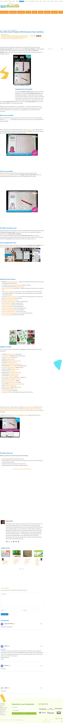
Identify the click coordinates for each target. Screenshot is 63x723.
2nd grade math (21, 35)
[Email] (40, 36)
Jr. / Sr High (60, 1)
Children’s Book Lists (3, 711)
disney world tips (16, 415)
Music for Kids (2, 710)
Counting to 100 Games (12, 296)
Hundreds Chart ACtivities (15, 285)
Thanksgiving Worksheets (8, 308)
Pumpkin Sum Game (13, 375)
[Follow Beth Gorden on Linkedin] (16, 542)
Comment (3, 594)
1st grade (3, 35)
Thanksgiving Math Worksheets (17, 384)
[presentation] (5, 553)
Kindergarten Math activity (15, 372)
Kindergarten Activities (3, 707)
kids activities (25, 415)
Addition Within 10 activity (14, 361)
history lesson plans (28, 408)
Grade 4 (48, 1)
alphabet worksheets (24, 410)
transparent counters (5, 174)
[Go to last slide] (3, 559)
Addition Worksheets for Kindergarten (13, 364)
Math (5, 38)
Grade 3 (44, 1)
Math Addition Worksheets (8, 377)
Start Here (6, 1)
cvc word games (35, 410)
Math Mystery (5, 392)
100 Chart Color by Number (12, 300)
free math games (37, 408)
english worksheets (4, 410)
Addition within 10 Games (10, 382)
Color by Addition (14, 365)
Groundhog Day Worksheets (8, 291)
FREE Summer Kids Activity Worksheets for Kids (5, 561)
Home (2, 1)
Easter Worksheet (6, 303)
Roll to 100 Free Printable (8, 288)
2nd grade (15, 35)
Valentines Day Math (7, 306)
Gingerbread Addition (7, 390)
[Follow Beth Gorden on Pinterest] (18, 542)
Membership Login (3, 714)
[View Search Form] (25, 1)
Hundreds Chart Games (12, 281)
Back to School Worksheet (8, 309)
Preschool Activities (3, 709)
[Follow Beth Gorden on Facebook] (7, 542)
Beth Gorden (9, 521)
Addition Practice (15, 369)
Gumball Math (5, 356)
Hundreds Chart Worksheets (22, 469)
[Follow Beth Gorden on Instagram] (11, 542)
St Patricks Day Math (7, 305)
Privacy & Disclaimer (19, 719)
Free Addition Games (14, 374)
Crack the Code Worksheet (8, 367)
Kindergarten (32, 1)
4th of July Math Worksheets (8, 311)
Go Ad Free (21, 1)
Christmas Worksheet (7, 314)
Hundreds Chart (10, 37)
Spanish (1, 706)
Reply (41, 623)
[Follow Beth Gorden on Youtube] (14, 542)
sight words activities (14, 410)
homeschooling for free (28, 407)
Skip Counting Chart (19, 286)
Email (25, 610)
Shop (17, 1)
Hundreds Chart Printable (10, 298)
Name (3, 610)
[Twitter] (61, 721)
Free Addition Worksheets (15, 379)
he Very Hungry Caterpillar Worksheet (12, 313)
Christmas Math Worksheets (8, 301)
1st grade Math (9, 35)
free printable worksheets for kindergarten (10, 408)
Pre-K (28, 1)
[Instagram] (56, 718)
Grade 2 (40, 1)
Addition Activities (10, 359)
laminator (29, 129)
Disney (14, 1)
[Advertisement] (44, 5)
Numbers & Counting (18, 38)
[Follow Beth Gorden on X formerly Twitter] (9, 542)
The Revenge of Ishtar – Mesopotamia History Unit (27, 561)
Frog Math (6, 387)
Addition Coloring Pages (10, 385)
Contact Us (1, 713)
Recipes (10, 1)
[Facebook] (38, 36)
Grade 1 (37, 1)
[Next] (41, 559)
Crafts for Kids (2, 703)
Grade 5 (52, 1)
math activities (10, 38)
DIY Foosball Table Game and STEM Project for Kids (16, 561)
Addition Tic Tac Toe (11, 354)
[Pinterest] (37, 36)
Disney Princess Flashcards (8, 380)
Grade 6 (56, 1)
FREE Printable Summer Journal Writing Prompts (38, 562)
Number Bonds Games (11, 362)
